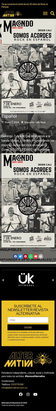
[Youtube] (35, 394)
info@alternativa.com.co (14, 387)
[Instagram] (28, 394)
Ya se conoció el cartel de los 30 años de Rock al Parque (24, 5)
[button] (15, 256)
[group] (28, 5)
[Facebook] (21, 394)
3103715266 (17, 384)
